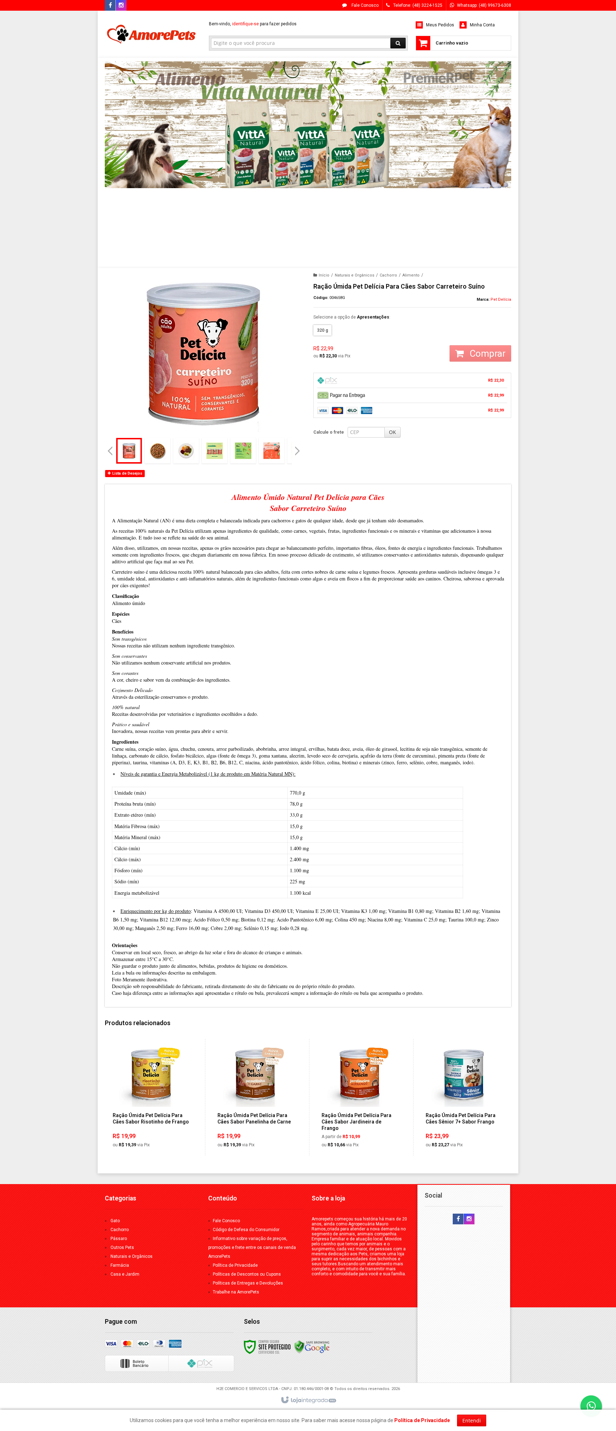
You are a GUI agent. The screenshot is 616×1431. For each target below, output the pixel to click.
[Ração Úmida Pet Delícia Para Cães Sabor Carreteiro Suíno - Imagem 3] (186, 451)
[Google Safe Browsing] (312, 1346)
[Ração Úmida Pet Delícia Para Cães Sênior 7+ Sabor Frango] (463, 1097)
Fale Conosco (364, 5)
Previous (110, 450)
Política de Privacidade (235, 1265)
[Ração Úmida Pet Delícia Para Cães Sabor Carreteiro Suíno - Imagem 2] (157, 451)
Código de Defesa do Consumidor (246, 1229)
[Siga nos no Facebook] (110, 5)
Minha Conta (482, 24)
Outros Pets (122, 1247)
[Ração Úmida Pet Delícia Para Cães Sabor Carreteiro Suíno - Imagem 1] (129, 451)
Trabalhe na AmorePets (236, 1292)
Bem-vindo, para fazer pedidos (253, 23)
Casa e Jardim (125, 1274)
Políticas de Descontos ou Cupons (247, 1274)
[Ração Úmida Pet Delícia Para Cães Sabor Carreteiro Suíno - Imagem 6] (271, 451)
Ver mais (155, 1123)
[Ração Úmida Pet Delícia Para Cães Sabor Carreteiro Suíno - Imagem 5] (243, 451)
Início (324, 275)
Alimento (411, 275)
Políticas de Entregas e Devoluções (248, 1283)
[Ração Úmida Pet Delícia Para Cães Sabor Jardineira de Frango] (359, 1097)
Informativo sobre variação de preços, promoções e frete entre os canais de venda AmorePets (252, 1247)
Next (298, 447)
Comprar (486, 353)
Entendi (471, 1420)
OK (392, 432)
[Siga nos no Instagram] (121, 5)
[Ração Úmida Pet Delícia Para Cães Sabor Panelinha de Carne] (255, 1097)
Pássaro (119, 1238)
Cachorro (388, 275)
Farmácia (120, 1265)
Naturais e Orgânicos (354, 275)
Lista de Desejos (126, 473)
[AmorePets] (152, 34)
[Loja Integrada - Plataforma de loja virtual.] (308, 1400)
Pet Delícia (501, 299)
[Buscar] (398, 43)
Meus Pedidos (440, 24)
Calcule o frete (328, 432)
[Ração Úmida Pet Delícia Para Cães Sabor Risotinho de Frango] (150, 1097)
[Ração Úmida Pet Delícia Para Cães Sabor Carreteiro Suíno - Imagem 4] (214, 451)
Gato (115, 1220)
